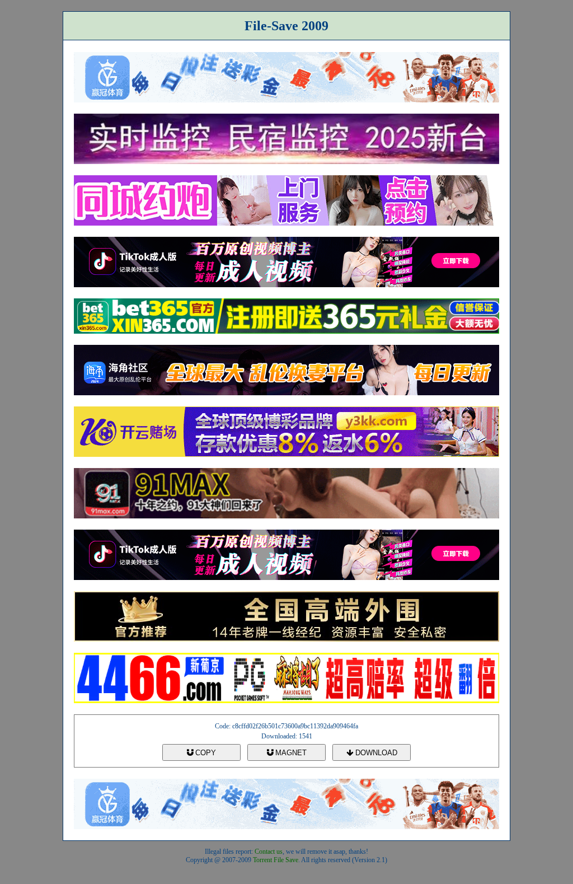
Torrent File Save (275, 860)
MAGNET (290, 753)
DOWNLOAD (375, 753)
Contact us (269, 851)
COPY (204, 753)
